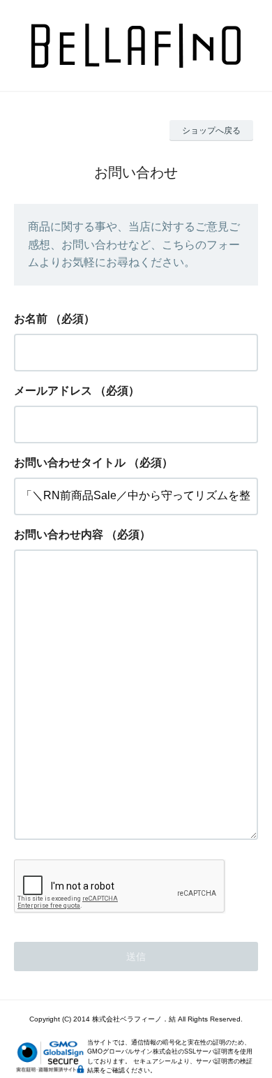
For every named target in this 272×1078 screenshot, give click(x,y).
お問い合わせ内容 (58, 534)
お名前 (30, 319)
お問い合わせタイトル (70, 462)
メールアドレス (53, 391)
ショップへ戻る (211, 130)
